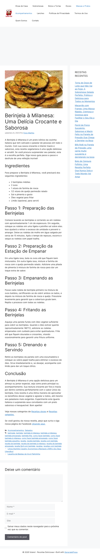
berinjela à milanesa (32, 433)
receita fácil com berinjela (25, 446)
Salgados (29, 430)
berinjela (19, 433)
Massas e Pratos (83, 6)
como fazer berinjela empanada (34, 438)
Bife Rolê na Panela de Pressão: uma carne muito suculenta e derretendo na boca (84, 150)
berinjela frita (27, 436)
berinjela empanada (13, 436)
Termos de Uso (81, 13)
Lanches (40, 13)
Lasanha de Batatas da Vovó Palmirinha (24, 454)
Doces (68, 6)
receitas (39, 446)
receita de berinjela (12, 443)
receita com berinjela (49, 441)
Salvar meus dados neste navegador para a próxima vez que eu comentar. (33, 528)
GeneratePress (71, 552)
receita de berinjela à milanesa (33, 443)
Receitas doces (38, 411)
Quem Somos (21, 20)
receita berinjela (33, 441)
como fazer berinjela (41, 436)
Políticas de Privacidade (59, 13)
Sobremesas (38, 6)
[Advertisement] (50, 45)
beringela (11, 433)
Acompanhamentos (23, 13)
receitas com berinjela (52, 446)
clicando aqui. (38, 424)
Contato (35, 20)
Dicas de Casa (21, 6)
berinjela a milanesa (48, 433)
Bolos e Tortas (54, 6)
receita (23, 441)
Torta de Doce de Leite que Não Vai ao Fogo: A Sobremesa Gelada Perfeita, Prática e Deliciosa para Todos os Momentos (85, 92)
